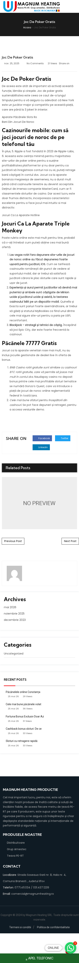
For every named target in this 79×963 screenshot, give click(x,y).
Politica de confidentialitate (53, 927)
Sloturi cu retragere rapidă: (22, 740)
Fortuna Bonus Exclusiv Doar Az (25, 716)
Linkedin (43, 447)
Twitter (64, 438)
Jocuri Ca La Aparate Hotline (21, 215)
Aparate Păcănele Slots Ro (19, 117)
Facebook (44, 438)
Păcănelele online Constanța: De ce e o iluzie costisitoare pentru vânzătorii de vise (39, 502)
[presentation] (68, 468)
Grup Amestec (16, 849)
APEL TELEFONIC (40, 958)
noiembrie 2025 (14, 613)
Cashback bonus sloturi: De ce (24, 728)
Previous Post (13, 541)
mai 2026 (10, 607)
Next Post (70, 541)
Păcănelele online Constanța (23, 692)
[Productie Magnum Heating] (31, 6)
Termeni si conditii (20, 927)
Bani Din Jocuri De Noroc (18, 122)
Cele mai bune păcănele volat (23, 704)
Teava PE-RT (15, 856)
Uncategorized (13, 653)
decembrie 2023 (15, 620)
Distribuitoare (16, 843)
